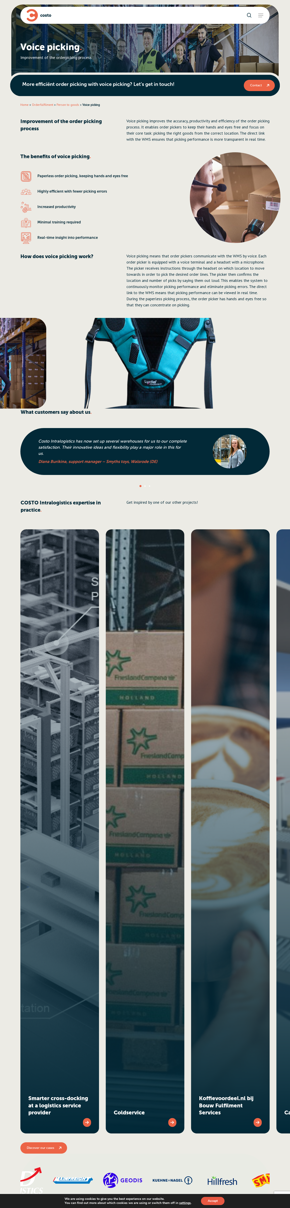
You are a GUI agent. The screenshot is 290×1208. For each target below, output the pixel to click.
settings (185, 1203)
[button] (260, 15)
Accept (213, 1201)
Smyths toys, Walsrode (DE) (131, 461)
